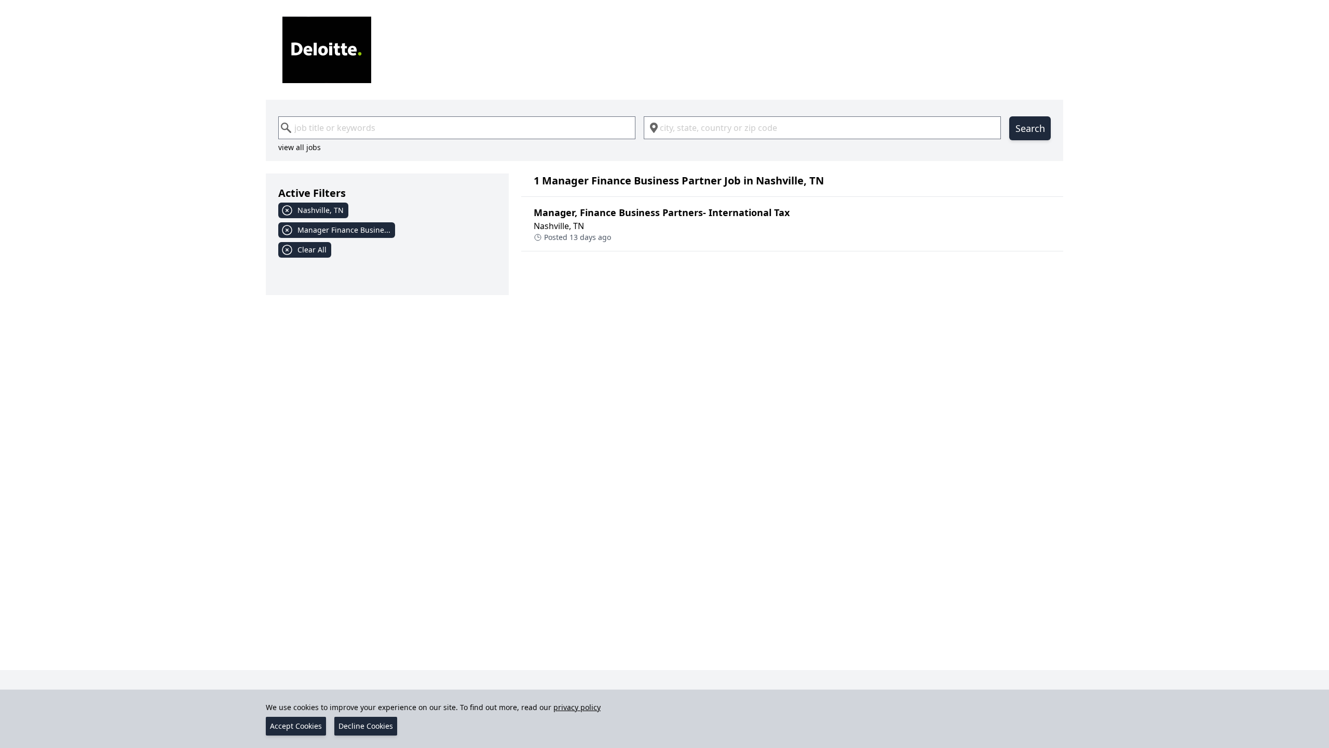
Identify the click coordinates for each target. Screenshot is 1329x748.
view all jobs (299, 147)
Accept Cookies (296, 726)
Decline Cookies (365, 726)
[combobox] (456, 127)
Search (1030, 128)
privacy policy (577, 707)
